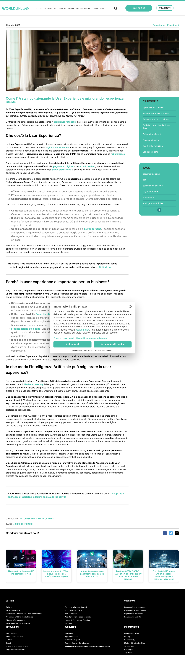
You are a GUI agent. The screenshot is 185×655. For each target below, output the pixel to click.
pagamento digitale (63, 166)
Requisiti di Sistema (131, 633)
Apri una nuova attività (153, 107)
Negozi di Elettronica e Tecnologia (78, 620)
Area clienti (165, 8)
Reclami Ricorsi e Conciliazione (77, 643)
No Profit (68, 623)
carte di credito (86, 166)
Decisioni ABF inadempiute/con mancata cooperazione (87, 646)
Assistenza (99, 9)
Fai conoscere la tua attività (156, 113)
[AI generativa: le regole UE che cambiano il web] (21, 558)
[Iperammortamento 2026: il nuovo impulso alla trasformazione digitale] (56, 558)
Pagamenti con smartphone (134, 607)
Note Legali (128, 649)
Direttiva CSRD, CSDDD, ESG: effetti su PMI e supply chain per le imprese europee (128, 575)
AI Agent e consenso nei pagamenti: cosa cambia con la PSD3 (92, 574)
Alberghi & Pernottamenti (15, 620)
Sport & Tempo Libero (73, 610)
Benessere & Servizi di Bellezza (18, 623)
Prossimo (172, 25)
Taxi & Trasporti (71, 614)
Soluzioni (47, 9)
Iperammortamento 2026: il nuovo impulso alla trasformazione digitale (56, 574)
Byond (8, 643)
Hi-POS (9, 640)
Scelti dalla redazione (153, 146)
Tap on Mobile (11, 633)
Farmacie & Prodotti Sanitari (76, 607)
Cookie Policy (129, 640)
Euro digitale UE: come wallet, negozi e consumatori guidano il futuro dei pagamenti (164, 575)
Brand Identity (43, 314)
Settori (38, 9)
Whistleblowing (130, 646)
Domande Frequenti (72, 640)
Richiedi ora (105, 267)
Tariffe (71, 9)
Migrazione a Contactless (15, 649)
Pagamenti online (151, 140)
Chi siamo (69, 633)
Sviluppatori (60, 9)
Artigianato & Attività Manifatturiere (19, 617)
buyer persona (92, 228)
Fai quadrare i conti (152, 134)
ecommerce (148, 197)
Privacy (127, 636)
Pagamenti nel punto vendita (135, 610)
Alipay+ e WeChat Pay (14, 636)
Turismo (9, 607)
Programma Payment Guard (16, 646)
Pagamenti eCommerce (133, 614)
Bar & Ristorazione (13, 610)
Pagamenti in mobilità (132, 617)
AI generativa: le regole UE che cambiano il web (21, 572)
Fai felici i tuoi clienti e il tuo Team (156, 127)
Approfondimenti (84, 9)
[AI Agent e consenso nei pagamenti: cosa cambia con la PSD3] (92, 558)
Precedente (159, 25)
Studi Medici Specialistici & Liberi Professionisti (24, 614)
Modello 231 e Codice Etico (134, 643)
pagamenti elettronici (153, 185)
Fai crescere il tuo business (156, 119)
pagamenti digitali (151, 174)
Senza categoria (150, 152)
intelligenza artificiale (153, 203)
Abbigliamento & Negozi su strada (78, 617)
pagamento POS (150, 191)
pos (144, 179)
